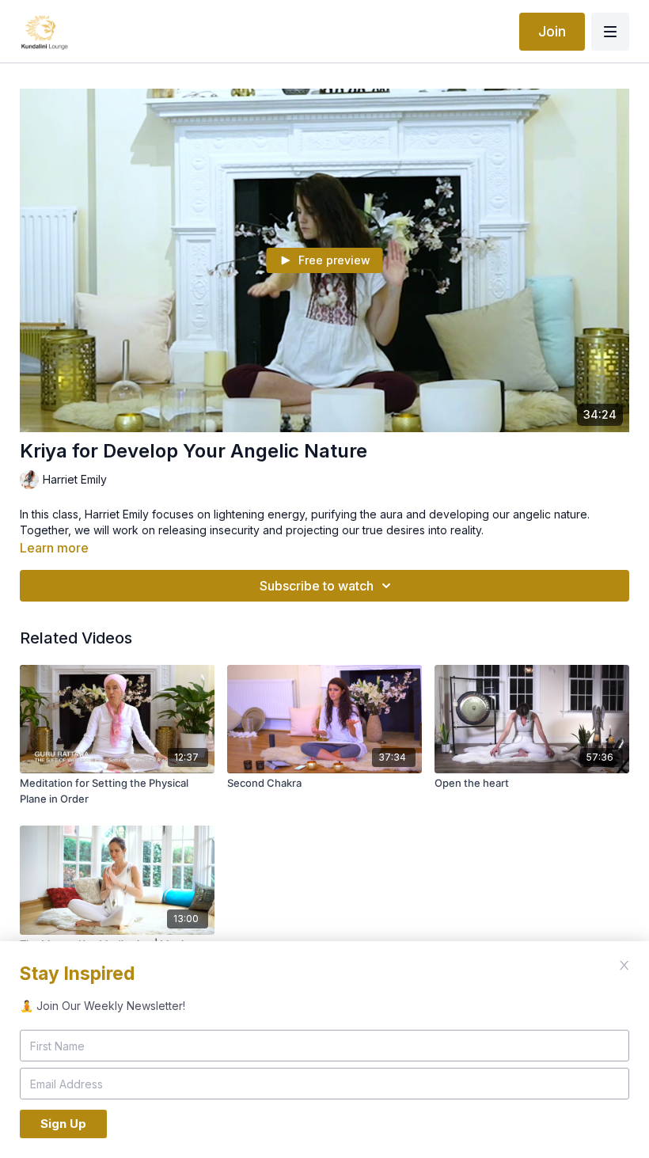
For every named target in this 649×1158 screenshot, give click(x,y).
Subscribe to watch (317, 586)
